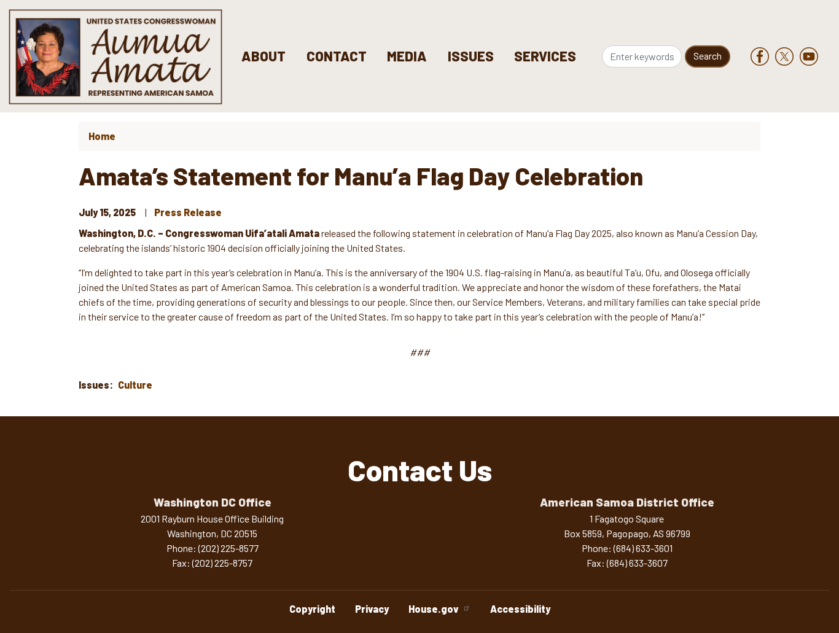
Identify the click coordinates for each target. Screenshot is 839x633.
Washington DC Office (212, 502)
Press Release (188, 212)
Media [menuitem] (407, 56)
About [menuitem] (263, 56)
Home (101, 136)
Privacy (372, 609)
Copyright (312, 609)
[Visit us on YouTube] (812, 56)
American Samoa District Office (627, 502)
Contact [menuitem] (336, 56)
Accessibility (520, 609)
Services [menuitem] (545, 56)
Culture (135, 384)
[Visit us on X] (787, 56)
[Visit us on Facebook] (763, 56)
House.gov (433, 609)
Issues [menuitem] (471, 56)
